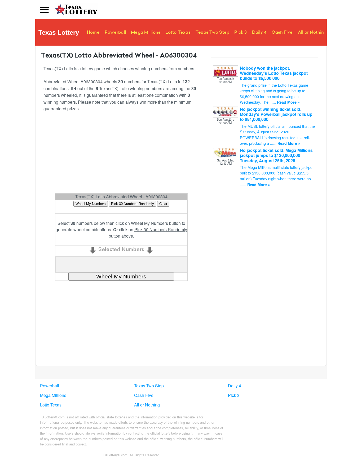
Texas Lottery (58, 32)
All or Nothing (312, 32)
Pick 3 (240, 32)
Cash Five (282, 32)
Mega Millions (145, 32)
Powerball (115, 32)
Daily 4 (259, 32)
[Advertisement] (121, 155)
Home (93, 32)
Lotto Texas (178, 32)
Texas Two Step (212, 32)
